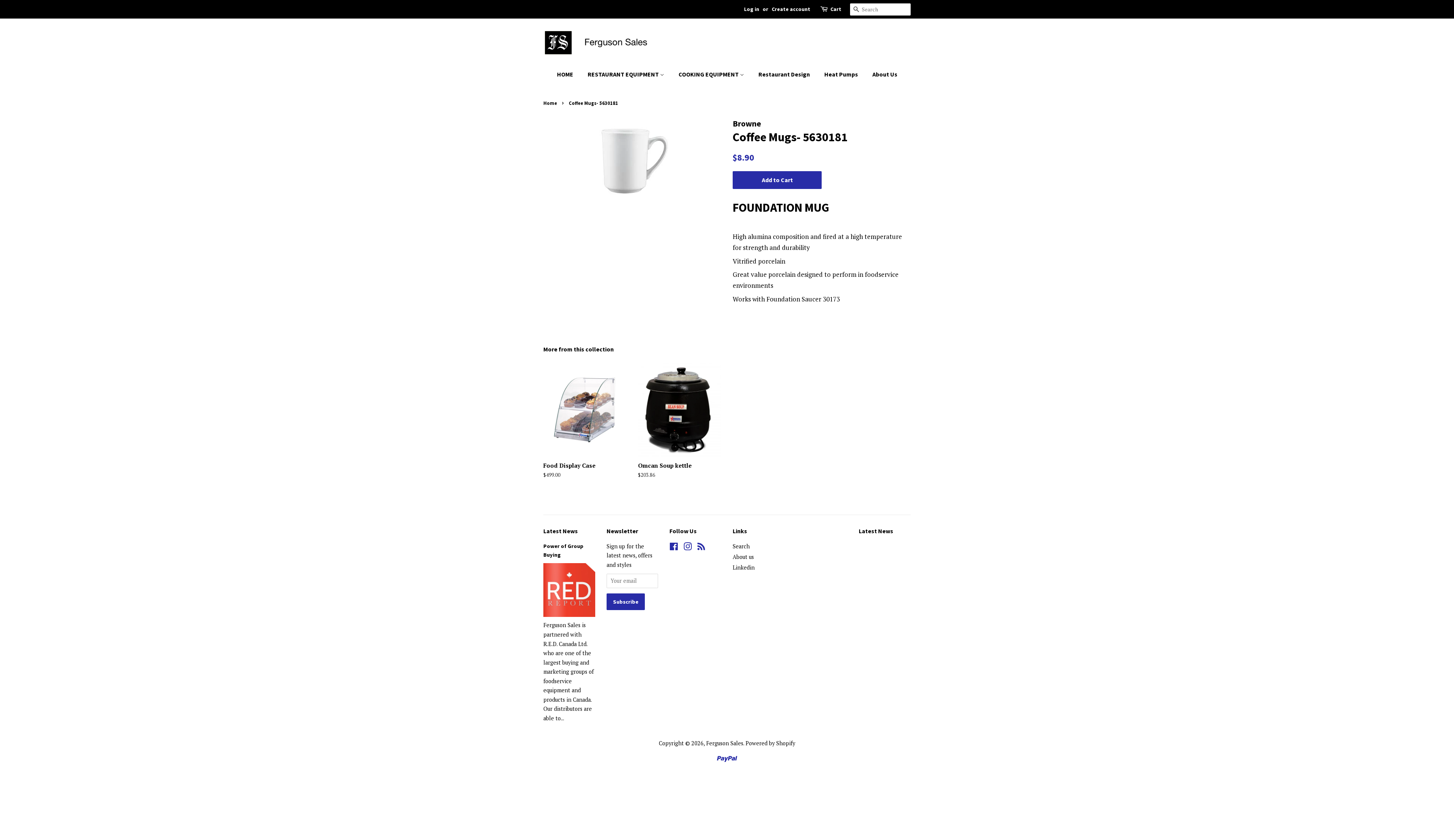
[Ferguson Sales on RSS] (701, 547)
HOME (565, 74)
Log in (751, 9)
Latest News (560, 531)
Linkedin (744, 567)
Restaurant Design (784, 74)
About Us (884, 74)
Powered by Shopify (770, 743)
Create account (791, 9)
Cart (835, 9)
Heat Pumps (841, 74)
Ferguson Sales (724, 743)
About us (743, 556)
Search (741, 546)
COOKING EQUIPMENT (709, 74)
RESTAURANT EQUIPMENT (624, 74)
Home (550, 103)
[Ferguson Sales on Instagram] (687, 547)
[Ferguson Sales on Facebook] (673, 547)
